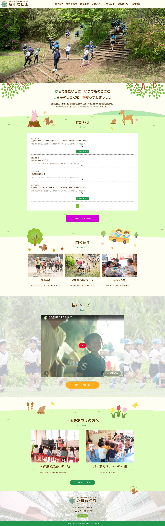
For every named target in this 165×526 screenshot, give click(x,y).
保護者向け (123, 4)
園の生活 (84, 4)
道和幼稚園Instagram (82, 218)
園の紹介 (59, 4)
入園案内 (96, 4)
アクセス (82, 516)
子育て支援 (109, 4)
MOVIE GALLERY (82, 385)
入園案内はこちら (82, 482)
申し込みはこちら (82, 151)
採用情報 (136, 4)
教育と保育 (71, 4)
